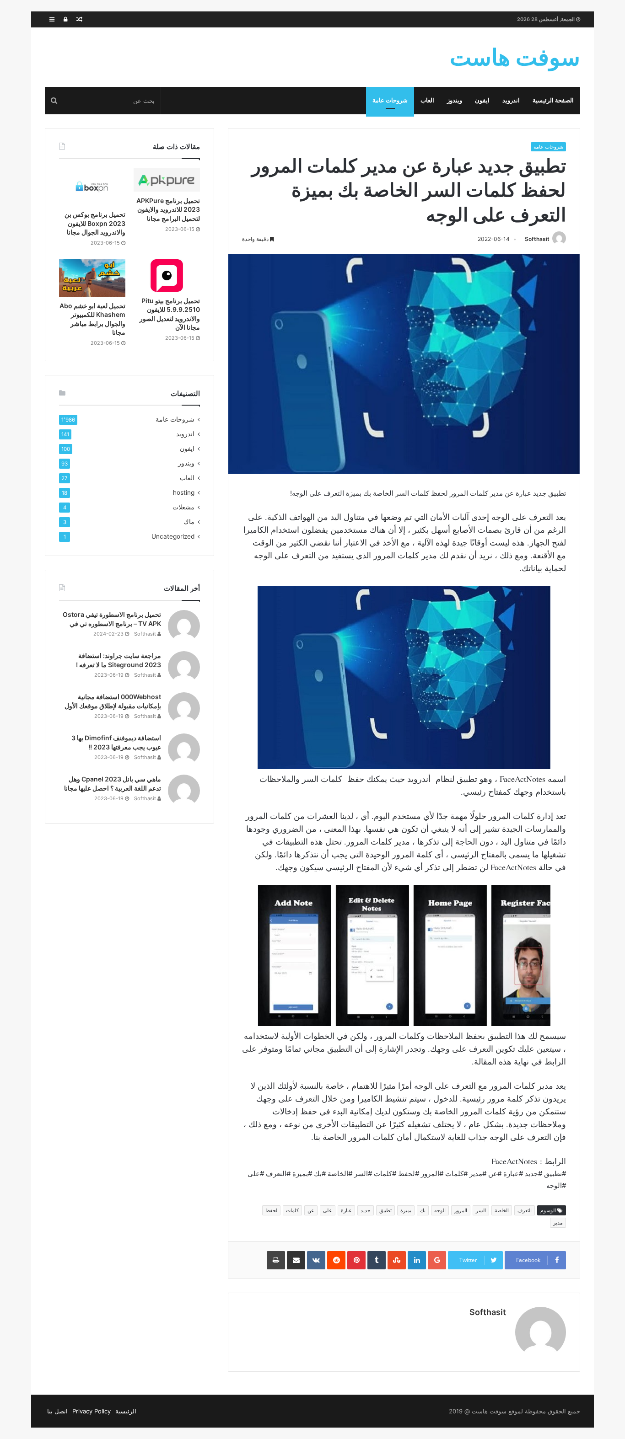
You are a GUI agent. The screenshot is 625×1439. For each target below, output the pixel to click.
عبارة (346, 1210)
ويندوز (454, 100)
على (327, 1210)
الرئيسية (125, 1411)
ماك (188, 521)
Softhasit (537, 238)
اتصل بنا (57, 1411)
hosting (183, 492)
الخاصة (502, 1210)
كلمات (292, 1210)
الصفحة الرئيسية (553, 100)
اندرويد (511, 100)
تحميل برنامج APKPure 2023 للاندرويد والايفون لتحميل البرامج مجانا (168, 209)
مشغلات (183, 507)
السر (481, 1210)
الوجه (440, 1210)
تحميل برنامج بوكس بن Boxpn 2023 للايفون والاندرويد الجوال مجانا (95, 223)
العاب (427, 100)
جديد (366, 1210)
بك (423, 1210)
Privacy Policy (91, 1411)
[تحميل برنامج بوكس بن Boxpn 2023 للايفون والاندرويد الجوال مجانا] (92, 187)
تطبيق (385, 1210)
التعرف (524, 1210)
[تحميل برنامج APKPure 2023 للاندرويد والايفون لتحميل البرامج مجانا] (167, 180)
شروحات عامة (390, 100)
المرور (460, 1210)
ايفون (482, 100)
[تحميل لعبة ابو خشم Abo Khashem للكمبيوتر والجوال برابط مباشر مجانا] (92, 278)
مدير (558, 1223)
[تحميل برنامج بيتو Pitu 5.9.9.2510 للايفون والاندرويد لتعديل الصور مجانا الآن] (167, 275)
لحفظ (271, 1210)
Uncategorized (172, 536)
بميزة (405, 1210)
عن (310, 1210)
